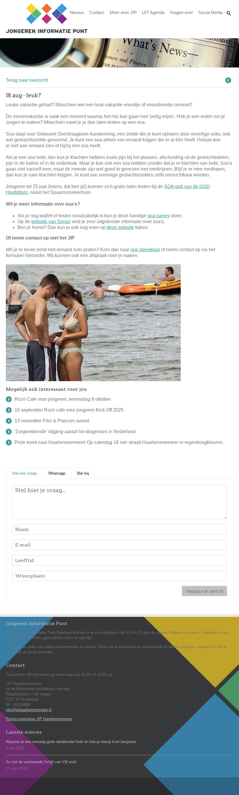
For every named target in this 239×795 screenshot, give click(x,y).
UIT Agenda (153, 12)
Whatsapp (56, 473)
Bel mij (83, 473)
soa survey (158, 215)
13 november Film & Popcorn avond (52, 420)
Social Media (210, 12)
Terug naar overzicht (27, 80)
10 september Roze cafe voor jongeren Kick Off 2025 (69, 409)
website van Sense (51, 221)
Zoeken (228, 7)
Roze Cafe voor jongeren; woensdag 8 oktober (63, 399)
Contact (96, 12)
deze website (120, 227)
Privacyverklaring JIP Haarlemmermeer (39, 719)
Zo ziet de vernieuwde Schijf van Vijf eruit (41, 762)
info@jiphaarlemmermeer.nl (29, 710)
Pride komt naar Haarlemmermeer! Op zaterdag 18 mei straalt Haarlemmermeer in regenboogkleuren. (119, 442)
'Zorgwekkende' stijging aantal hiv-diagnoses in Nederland (75, 431)
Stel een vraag (27, 473)
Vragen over (181, 12)
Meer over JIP (123, 12)
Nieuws (77, 12)
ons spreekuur (145, 249)
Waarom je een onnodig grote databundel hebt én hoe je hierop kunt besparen (71, 742)
